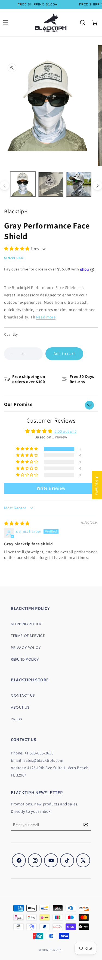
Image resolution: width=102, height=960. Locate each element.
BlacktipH (56, 950)
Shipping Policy (26, 624)
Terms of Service (28, 635)
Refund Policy (25, 659)
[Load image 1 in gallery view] (23, 184)
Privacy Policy (26, 647)
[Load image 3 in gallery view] (78, 184)
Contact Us (23, 695)
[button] (82, 23)
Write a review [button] (51, 488)
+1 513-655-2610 (38, 753)
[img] (17, 523)
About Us (20, 707)
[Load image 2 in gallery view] (51, 184)
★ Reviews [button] (97, 485)
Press (16, 719)
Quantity (11, 334)
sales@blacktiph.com (43, 760)
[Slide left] (4, 185)
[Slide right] (97, 185)
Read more (45, 317)
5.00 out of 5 (65, 431)
